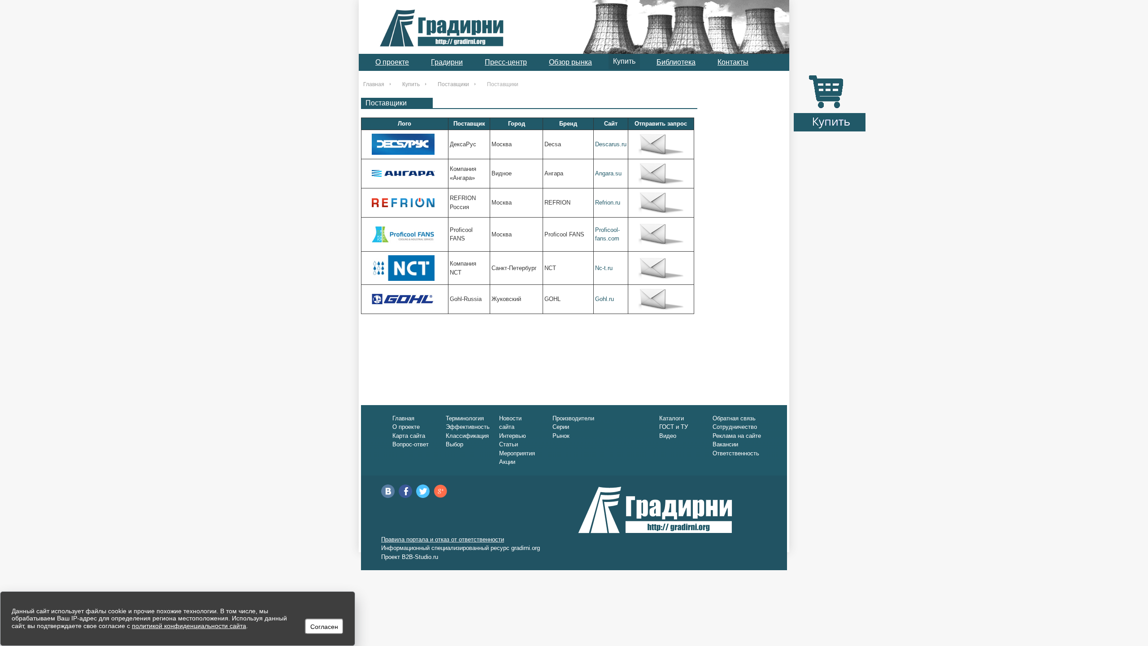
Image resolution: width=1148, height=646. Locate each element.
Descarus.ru (610, 144)
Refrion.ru (607, 202)
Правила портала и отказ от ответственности (442, 539)
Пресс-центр (506, 62)
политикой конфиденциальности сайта (189, 625)
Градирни (447, 62)
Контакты (733, 62)
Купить (624, 61)
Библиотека (676, 62)
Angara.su (608, 173)
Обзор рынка (570, 62)
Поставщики (453, 84)
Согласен (324, 626)
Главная (373, 84)
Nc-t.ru (604, 268)
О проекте (392, 62)
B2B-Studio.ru (420, 557)
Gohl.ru (604, 299)
